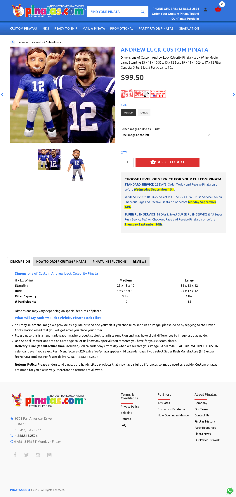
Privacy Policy (130, 406)
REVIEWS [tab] (139, 261)
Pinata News (203, 433)
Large (144, 112)
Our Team (201, 409)
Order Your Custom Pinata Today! (175, 13)
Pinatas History (205, 421)
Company (201, 403)
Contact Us (202, 415)
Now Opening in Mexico (173, 415)
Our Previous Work (207, 440)
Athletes (23, 42)
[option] (49, 159)
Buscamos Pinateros (171, 409)
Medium (128, 112)
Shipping (126, 412)
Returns (126, 419)
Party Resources (205, 427)
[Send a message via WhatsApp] (229, 490)
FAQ (123, 425)
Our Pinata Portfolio (185, 18)
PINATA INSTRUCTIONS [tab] (110, 261)
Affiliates (164, 403)
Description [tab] (20, 261)
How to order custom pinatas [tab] (61, 261)
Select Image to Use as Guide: (140, 129)
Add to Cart (171, 162)
